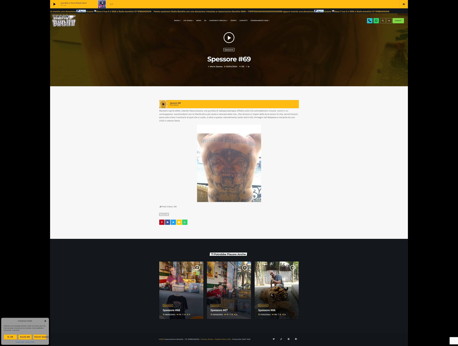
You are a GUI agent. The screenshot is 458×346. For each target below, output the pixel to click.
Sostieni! (398, 20)
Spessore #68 (171, 310)
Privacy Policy (30, 342)
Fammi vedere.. (40, 337)
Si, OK (10, 337)
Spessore (229, 50)
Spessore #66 (266, 310)
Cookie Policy (20, 342)
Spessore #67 (219, 310)
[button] (45, 321)
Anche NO (25, 337)
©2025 (161, 339)
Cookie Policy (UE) (223, 339)
